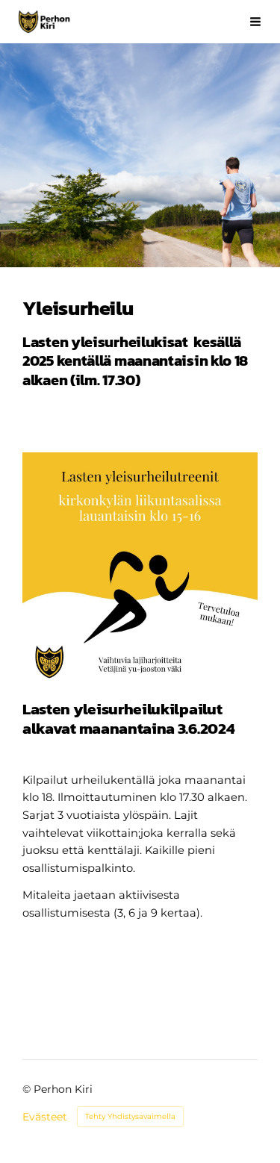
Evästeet (44, 1116)
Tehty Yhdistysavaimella (130, 1116)
